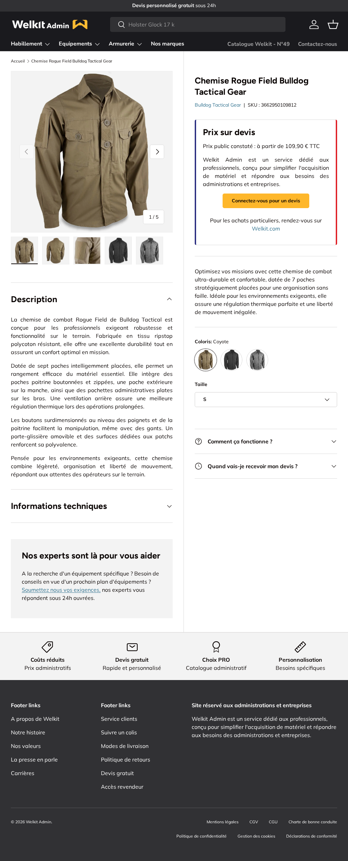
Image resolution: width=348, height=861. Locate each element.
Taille (201, 384)
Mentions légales (223, 821)
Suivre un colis (119, 732)
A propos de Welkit (35, 718)
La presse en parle (34, 759)
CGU (273, 821)
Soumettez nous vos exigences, (61, 589)
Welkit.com (266, 228)
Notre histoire (28, 732)
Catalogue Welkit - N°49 (258, 44)
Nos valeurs (26, 746)
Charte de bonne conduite (313, 821)
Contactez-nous (317, 44)
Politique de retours (125, 759)
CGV (253, 821)
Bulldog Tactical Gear (218, 105)
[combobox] (197, 24)
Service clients (119, 718)
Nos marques (167, 44)
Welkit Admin (38, 821)
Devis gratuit (117, 773)
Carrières (22, 773)
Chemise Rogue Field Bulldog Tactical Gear (71, 61)
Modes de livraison (125, 746)
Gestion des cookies (256, 836)
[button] (333, 24)
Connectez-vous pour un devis (266, 201)
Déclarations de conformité (311, 836)
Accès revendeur (122, 786)
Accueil (18, 61)
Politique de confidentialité (201, 836)
